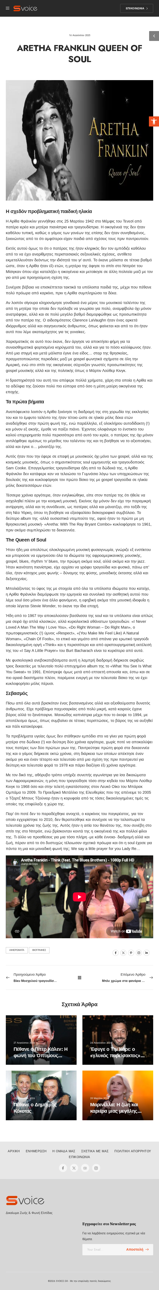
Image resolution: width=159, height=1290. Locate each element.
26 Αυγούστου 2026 (101, 1043)
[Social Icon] (115, 953)
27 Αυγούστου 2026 (24, 1043)
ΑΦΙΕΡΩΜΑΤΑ (16, 950)
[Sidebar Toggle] (154, 36)
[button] (154, 121)
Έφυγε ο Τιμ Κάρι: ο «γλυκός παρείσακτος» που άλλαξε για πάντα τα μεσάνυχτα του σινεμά (117, 1059)
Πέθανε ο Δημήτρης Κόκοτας (35, 1107)
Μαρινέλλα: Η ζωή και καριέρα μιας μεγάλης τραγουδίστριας (114, 1111)
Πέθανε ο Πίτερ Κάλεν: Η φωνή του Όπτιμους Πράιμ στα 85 (41, 1055)
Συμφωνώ (13, 1275)
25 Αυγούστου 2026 (24, 1098)
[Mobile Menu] (7, 8)
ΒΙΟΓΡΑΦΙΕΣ (39, 950)
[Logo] (25, 8)
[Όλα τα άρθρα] (79, 977)
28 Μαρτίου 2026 (99, 1098)
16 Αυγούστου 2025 (79, 35)
